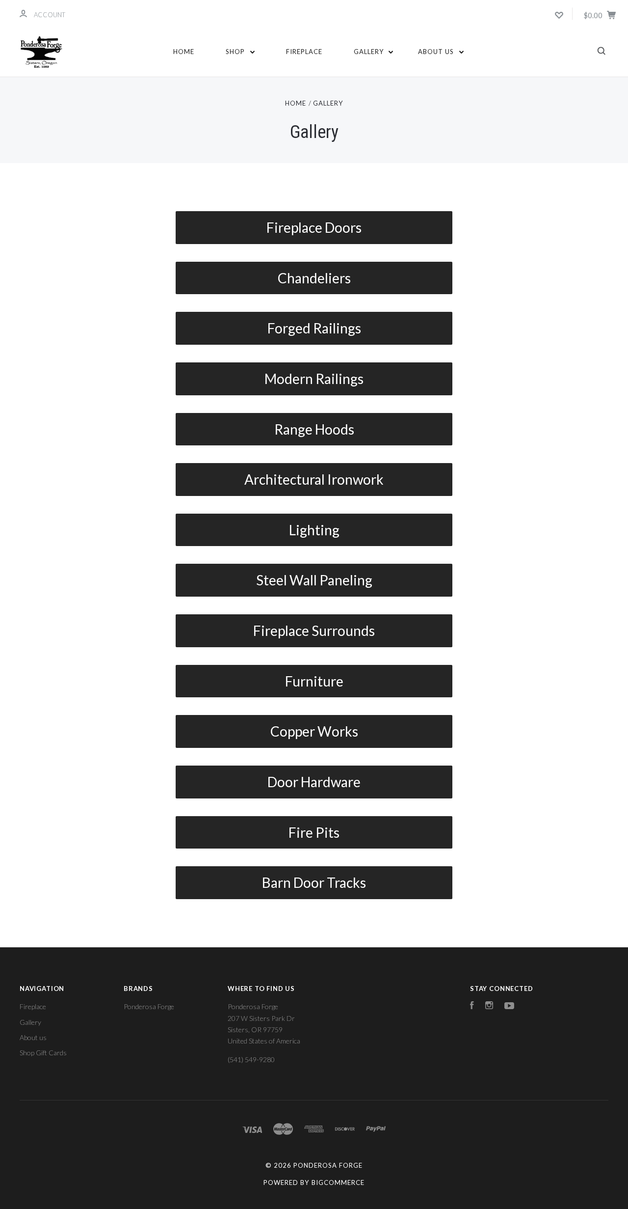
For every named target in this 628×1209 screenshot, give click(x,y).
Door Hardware (314, 781)
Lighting (314, 530)
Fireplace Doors (314, 227)
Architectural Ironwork (314, 479)
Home (183, 51)
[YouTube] (509, 1006)
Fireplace (304, 51)
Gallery (370, 51)
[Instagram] (489, 1006)
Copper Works (314, 731)
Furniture (314, 681)
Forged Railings (314, 328)
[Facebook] (472, 1006)
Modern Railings (314, 378)
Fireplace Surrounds (314, 630)
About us (437, 51)
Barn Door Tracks (314, 882)
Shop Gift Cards (43, 1052)
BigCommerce (338, 1182)
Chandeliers (314, 278)
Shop (236, 51)
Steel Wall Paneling (314, 580)
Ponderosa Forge (149, 1006)
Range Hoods (314, 429)
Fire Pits (314, 832)
